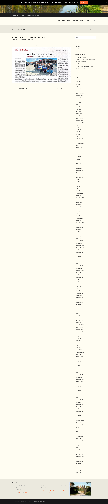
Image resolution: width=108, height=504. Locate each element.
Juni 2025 (78, 102)
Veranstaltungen (30, 15)
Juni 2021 (78, 211)
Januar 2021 (79, 220)
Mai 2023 (78, 159)
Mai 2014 (78, 393)
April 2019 (78, 261)
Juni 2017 (78, 311)
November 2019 (80, 247)
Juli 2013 (78, 413)
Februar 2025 (79, 111)
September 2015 (80, 359)
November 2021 (80, 200)
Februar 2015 (79, 375)
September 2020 (80, 229)
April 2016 (78, 343)
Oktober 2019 (79, 250)
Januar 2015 (79, 377)
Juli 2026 (78, 79)
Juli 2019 (78, 254)
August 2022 (79, 179)
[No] (106, 2)
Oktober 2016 (79, 329)
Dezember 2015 (80, 352)
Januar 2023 (79, 168)
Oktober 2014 (79, 381)
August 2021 (79, 206)
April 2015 (78, 370)
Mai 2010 (78, 472)
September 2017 (80, 304)
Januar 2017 (79, 322)
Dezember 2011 (80, 436)
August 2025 (79, 97)
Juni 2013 (78, 415)
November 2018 (80, 272)
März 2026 (78, 86)
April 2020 (78, 236)
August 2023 (79, 152)
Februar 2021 (79, 218)
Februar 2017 (79, 320)
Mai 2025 (78, 104)
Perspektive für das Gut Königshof (84, 66)
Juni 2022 (78, 184)
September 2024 (80, 122)
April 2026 (78, 84)
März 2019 (78, 263)
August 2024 (79, 125)
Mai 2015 (78, 368)
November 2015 (80, 354)
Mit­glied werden (28, 492)
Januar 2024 (79, 141)
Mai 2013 (78, 418)
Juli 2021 (78, 209)
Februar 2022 (79, 193)
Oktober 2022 (79, 175)
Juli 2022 (78, 182)
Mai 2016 (78, 340)
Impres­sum (15, 492)
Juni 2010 (78, 470)
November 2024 (80, 118)
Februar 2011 (79, 454)
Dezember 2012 (80, 420)
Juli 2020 (78, 231)
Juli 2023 (78, 154)
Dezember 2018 (80, 270)
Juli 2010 (78, 468)
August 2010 (79, 465)
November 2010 (80, 459)
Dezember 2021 (80, 197)
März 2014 (78, 397)
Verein (38, 15)
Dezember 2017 (80, 297)
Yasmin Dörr (23, 39)
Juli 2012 (78, 427)
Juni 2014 (78, 390)
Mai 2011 (78, 447)
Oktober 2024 (79, 120)
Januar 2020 (79, 243)
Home (79, 29)
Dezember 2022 (80, 170)
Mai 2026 (78, 82)
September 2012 (80, 425)
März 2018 (78, 291)
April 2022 (78, 188)
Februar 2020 (79, 241)
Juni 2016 (78, 338)
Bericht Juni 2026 (80, 64)
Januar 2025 (79, 113)
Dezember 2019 (80, 245)
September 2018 (80, 277)
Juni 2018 (78, 284)
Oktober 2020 (79, 227)
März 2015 (78, 372)
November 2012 (80, 422)
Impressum (42, 501)
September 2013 (80, 411)
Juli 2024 (78, 127)
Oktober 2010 (79, 461)
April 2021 (78, 213)
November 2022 (80, 172)
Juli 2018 (78, 281)
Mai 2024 (78, 132)
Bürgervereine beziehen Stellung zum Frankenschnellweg (85, 60)
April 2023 (78, 161)
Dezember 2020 (80, 222)
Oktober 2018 (79, 275)
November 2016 (80, 327)
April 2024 (78, 134)
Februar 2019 (79, 266)
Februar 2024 (79, 138)
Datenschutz (36, 501)
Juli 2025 (78, 100)
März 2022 (78, 191)
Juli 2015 (78, 363)
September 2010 (80, 463)
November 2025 (80, 93)
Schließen (83, 2)
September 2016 (80, 331)
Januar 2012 (79, 434)
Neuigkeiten (16, 15)
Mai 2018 (78, 286)
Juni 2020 (78, 234)
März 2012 (78, 431)
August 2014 (79, 386)
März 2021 (78, 216)
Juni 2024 (78, 129)
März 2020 (78, 238)
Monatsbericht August (81, 57)
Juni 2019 (78, 256)
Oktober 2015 (79, 356)
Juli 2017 (78, 309)
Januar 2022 (79, 195)
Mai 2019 (78, 259)
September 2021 (80, 204)
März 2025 (78, 109)
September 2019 (80, 252)
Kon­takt (21, 492)
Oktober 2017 (79, 302)
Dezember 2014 (80, 379)
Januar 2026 (79, 91)
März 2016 (78, 345)
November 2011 (80, 438)
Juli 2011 (78, 445)
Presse (22, 15)
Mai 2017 (78, 313)
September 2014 (80, 384)
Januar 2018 (79, 295)
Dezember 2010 (80, 456)
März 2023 (78, 163)
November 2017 (80, 300)
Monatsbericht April (81, 68)
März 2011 (78, 452)
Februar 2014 (79, 400)
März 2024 (78, 136)
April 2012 (78, 429)
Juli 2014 (78, 388)
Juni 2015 (78, 365)
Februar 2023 (79, 166)
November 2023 (80, 145)
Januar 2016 (79, 350)
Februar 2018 (79, 293)
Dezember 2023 (80, 143)
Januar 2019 (79, 268)
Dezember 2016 (80, 325)
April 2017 (78, 316)
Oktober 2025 (79, 95)
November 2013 (80, 406)
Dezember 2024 (80, 116)
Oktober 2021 (79, 202)
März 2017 (78, 318)
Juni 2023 (78, 157)
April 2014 (78, 395)
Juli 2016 (78, 336)
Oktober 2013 (79, 409)
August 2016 (79, 334)
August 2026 (79, 77)
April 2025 (78, 107)
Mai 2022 (78, 186)
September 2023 (80, 150)
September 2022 (80, 177)
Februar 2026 (79, 88)
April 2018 (78, 288)
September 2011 (80, 440)
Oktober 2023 (79, 147)
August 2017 (79, 306)
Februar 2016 (79, 347)
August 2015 (79, 361)
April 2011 (78, 450)
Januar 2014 (79, 402)
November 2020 (80, 225)
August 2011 (79, 443)
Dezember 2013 (80, 404)
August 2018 (79, 279)
